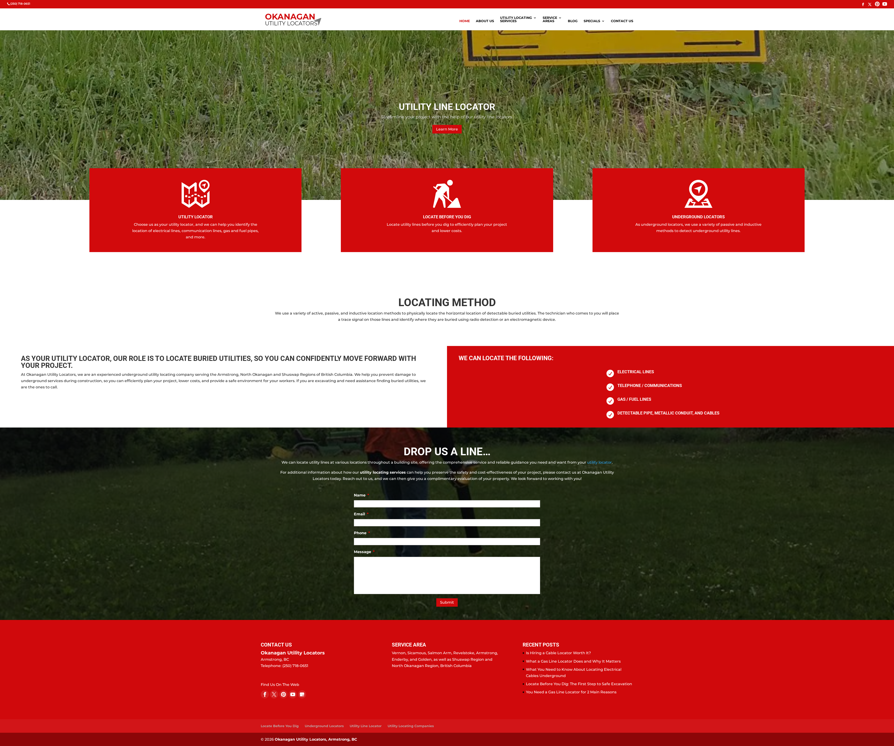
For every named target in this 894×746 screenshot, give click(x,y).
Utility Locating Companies (411, 726)
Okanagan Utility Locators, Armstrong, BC (316, 739)
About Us (485, 21)
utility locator (599, 462)
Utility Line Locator (366, 726)
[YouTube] (884, 5)
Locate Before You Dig (280, 726)
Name (361, 495)
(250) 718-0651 (20, 3)
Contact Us (622, 21)
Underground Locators (324, 726)
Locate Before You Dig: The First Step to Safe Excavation (579, 684)
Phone (362, 533)
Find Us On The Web (280, 684)
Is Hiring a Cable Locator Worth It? (558, 653)
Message (364, 552)
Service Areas (550, 19)
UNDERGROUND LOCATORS (698, 216)
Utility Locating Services (516, 19)
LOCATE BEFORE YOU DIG (447, 216)
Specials (592, 21)
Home (464, 21)
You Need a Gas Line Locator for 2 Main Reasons (571, 692)
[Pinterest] (877, 5)
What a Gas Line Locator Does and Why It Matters (573, 661)
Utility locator (195, 216)
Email (361, 514)
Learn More (447, 126)
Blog (573, 21)
